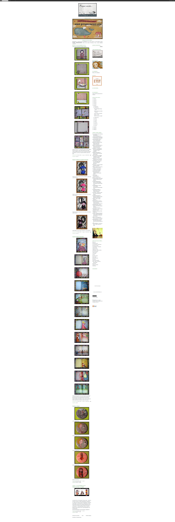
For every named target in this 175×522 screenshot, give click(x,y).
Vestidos (98, 42)
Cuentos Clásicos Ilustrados (78, 236)
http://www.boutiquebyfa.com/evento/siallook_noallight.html (80, 509)
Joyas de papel (95, 247)
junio (95, 118)
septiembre (96, 117)
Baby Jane (94, 242)
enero (95, 125)
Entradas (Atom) (79, 517)
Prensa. (95, 42)
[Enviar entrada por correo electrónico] (90, 401)
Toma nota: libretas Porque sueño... (79, 46)
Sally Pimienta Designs (96, 260)
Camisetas (85, 41)
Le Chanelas (94, 253)
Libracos (94, 254)
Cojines (88, 41)
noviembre (96, 107)
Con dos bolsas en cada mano (97, 244)
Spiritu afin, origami (95, 264)
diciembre (95, 106)
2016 (94, 98)
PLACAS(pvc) (92, 42)
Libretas (84, 42)
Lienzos (88, 42)
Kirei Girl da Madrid (95, 251)
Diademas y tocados (94, 41)
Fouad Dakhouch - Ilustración (97, 246)
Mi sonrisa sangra (95, 255)
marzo (95, 122)
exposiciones (74, 43)
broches (101, 42)
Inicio (82, 515)
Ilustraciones (79, 42)
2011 (94, 105)
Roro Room (94, 259)
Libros (86, 42)
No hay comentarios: (76, 511)
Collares (90, 41)
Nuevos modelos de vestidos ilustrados (80, 159)
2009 (94, 128)
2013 (94, 102)
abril (95, 121)
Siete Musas (94, 263)
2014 (94, 101)
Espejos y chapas (100, 41)
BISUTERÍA (74, 41)
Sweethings (94, 265)
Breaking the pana (95, 243)
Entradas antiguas (88, 515)
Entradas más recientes (75, 515)
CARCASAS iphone (80, 41)
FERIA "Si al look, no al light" (78, 486)
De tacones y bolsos (95, 245)
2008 (94, 129)
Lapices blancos (95, 252)
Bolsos (77, 41)
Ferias (73, 42)
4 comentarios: (87, 401)
